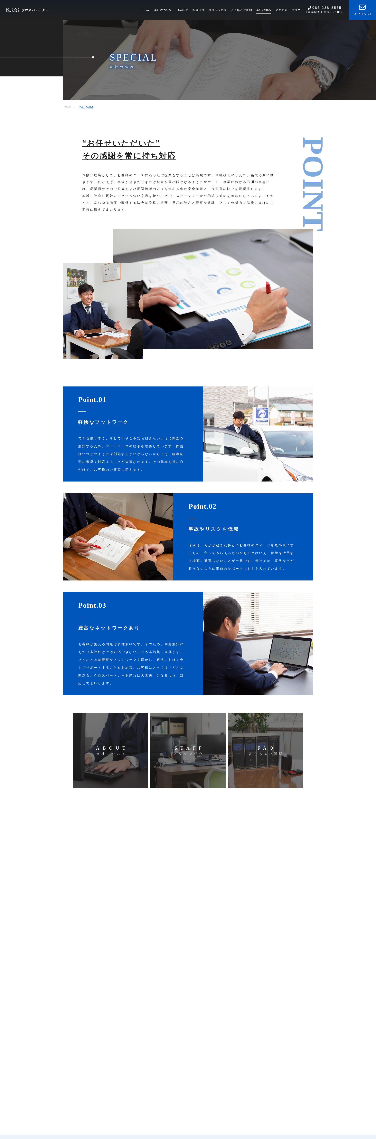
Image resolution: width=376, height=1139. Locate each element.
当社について (163, 10)
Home (146, 10)
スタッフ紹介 (218, 10)
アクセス (281, 10)
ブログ (296, 10)
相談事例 (199, 10)
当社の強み (263, 10)
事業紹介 (182, 10)
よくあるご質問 (241, 10)
